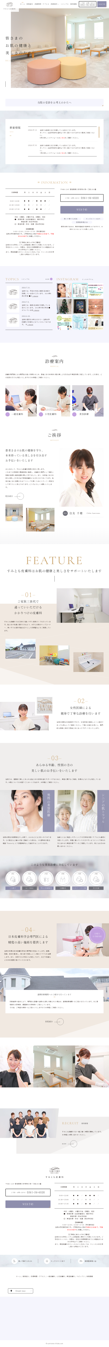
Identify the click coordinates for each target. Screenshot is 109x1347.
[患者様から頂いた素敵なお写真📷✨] (80, 306)
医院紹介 (26, 1276)
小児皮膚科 (61, 1276)
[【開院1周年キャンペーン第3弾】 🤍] (95, 322)
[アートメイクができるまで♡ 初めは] (95, 306)
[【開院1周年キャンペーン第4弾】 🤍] (80, 322)
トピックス (81, 1276)
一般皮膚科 (51, 1276)
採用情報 (90, 1276)
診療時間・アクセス (38, 1276)
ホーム (18, 1276)
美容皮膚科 (71, 1276)
